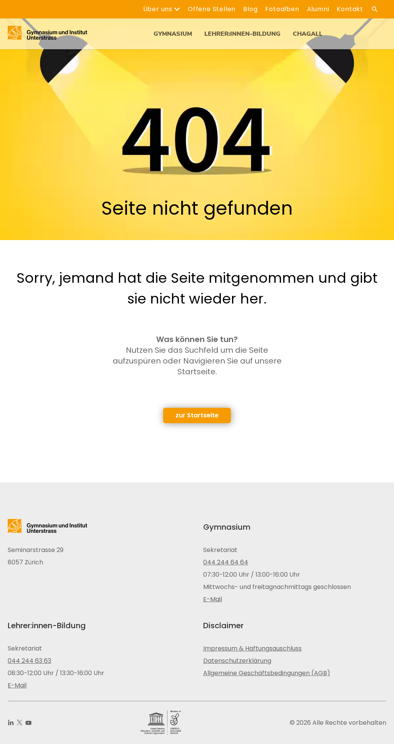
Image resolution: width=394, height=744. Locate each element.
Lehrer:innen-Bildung (242, 34)
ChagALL (307, 34)
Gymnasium (173, 34)
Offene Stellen (211, 9)
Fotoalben (282, 9)
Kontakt (350, 9)
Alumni (318, 9)
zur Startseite (197, 415)
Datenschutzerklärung (237, 660)
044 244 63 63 (29, 660)
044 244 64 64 (225, 562)
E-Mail (212, 599)
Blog (250, 9)
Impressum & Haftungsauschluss (252, 648)
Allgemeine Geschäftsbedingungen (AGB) (266, 673)
